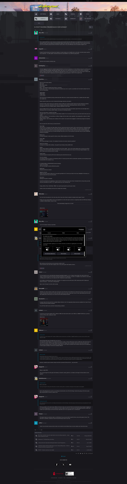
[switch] (58, 249)
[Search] (90, 27)
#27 (90, 221)
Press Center (74, 477)
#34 (90, 330)
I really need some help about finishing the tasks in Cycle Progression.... (52, 442)
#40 (90, 423)
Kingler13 (41, 49)
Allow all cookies (77, 253)
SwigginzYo (41, 366)
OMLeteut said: (42, 354)
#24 (90, 66)
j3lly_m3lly (41, 32)
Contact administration (54, 477)
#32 (90, 299)
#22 (90, 49)
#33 (90, 310)
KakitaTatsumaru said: (43, 401)
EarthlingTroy (42, 65)
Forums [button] (36, 0)
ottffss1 (40, 423)
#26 (90, 194)
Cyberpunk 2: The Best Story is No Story (46, 439)
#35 (90, 350)
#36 (90, 367)
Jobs (45, 0)
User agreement (60, 477)
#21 (90, 33)
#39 (90, 414)
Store (48, 0)
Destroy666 (41, 288)
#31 (90, 288)
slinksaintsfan (42, 58)
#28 (90, 229)
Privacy (64, 477)
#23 (90, 58)
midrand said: (41, 37)
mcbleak (41, 310)
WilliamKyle (41, 194)
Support (52, 0)
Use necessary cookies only (50, 253)
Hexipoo (41, 413)
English (64, 456)
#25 (90, 79)
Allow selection (63, 253)
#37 (90, 378)
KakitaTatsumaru (42, 378)
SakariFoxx (41, 79)
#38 (90, 397)
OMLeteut (41, 330)
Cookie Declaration (69, 477)
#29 (90, 238)
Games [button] (40, 0)
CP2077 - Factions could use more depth (46, 450)
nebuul (40, 272)
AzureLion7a (42, 298)
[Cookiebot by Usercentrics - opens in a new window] (79, 229)
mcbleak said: (42, 334)
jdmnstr (40, 229)
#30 (90, 272)
